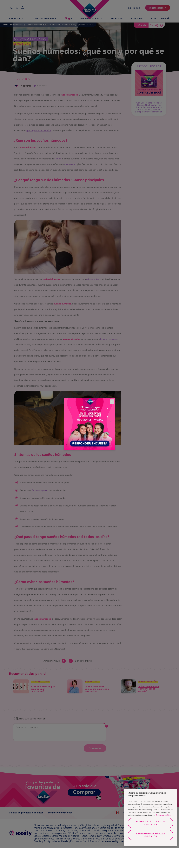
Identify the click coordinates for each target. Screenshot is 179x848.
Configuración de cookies (150, 834)
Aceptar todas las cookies (151, 822)
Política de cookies (163, 815)
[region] (150, 817)
